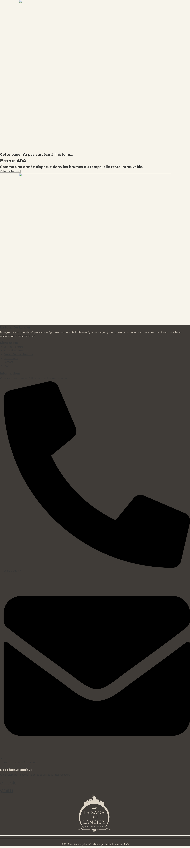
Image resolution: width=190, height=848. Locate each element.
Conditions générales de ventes (105, 844)
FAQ (126, 844)
